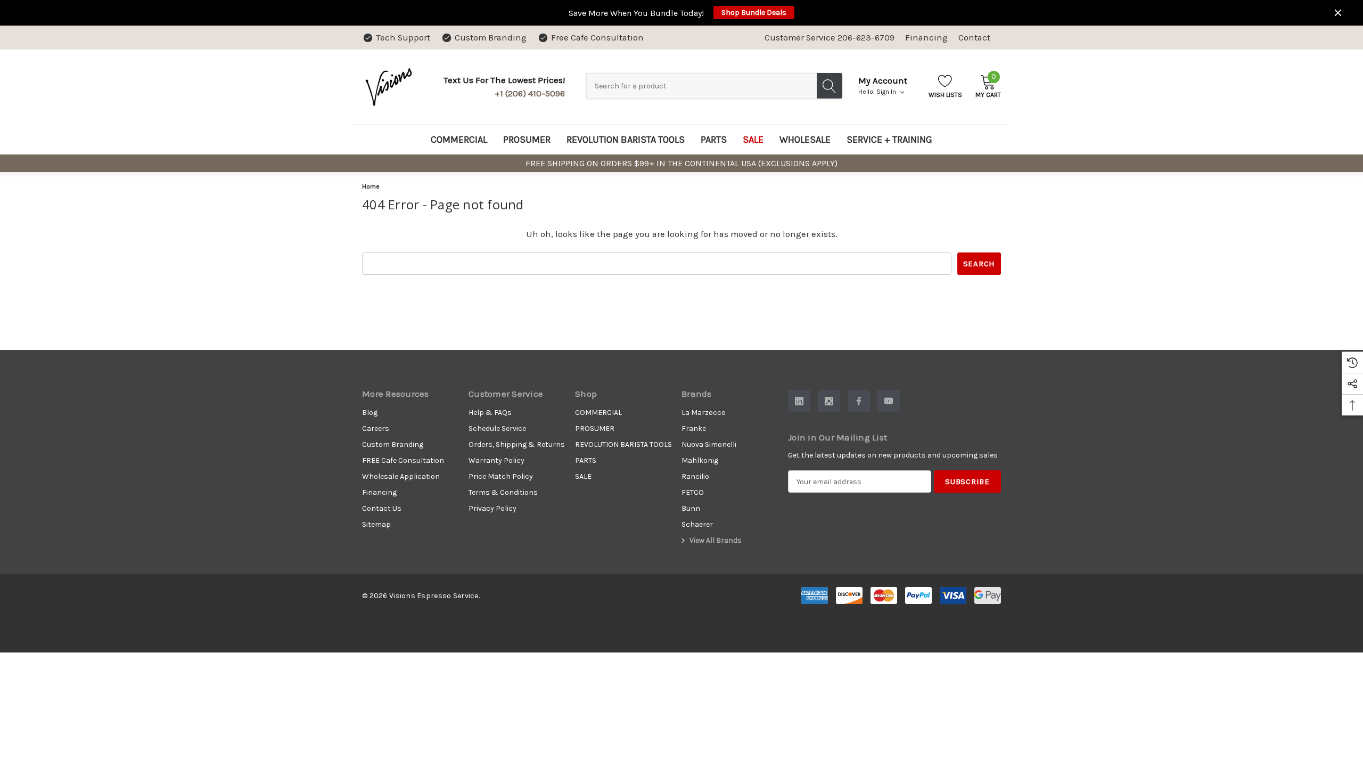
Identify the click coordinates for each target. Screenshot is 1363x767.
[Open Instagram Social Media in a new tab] (829, 401)
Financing (926, 37)
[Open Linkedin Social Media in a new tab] (799, 401)
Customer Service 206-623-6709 (829, 37)
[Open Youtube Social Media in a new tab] (888, 401)
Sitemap (376, 524)
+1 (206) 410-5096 (530, 93)
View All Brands (715, 540)
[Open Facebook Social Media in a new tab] (859, 401)
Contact (974, 37)
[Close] (1338, 12)
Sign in (887, 91)
